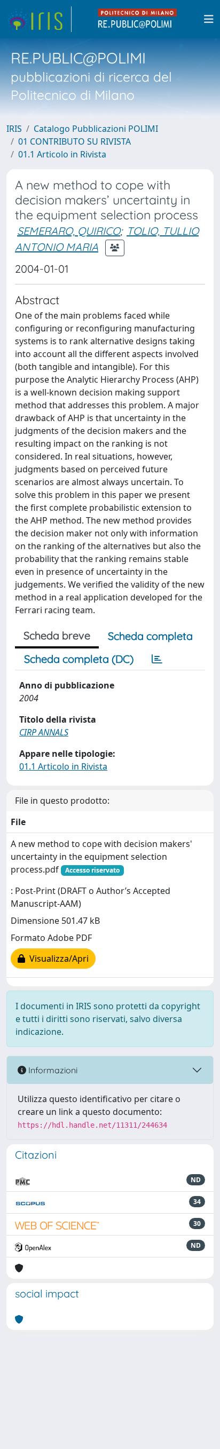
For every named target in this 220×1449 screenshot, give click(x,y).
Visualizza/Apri (57, 958)
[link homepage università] (138, 19)
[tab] (157, 659)
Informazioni (51, 1070)
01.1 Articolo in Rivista (62, 154)
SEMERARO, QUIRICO (68, 230)
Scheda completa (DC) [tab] (78, 659)
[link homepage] (39, 19)
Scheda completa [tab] (150, 636)
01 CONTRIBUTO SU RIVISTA (74, 141)
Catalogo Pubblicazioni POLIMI (96, 128)
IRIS (14, 128)
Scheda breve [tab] (56, 635)
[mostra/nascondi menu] (209, 19)
